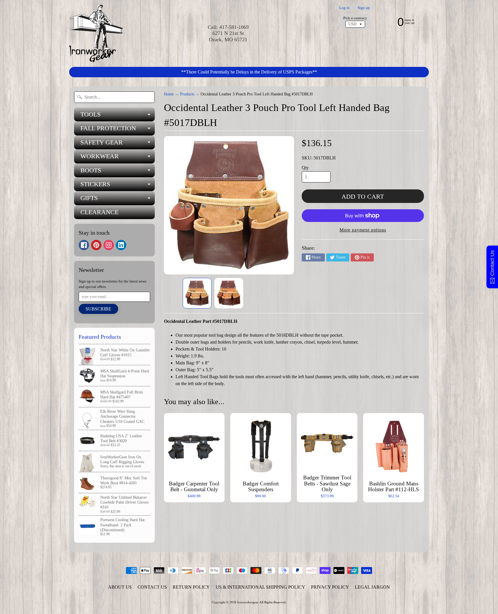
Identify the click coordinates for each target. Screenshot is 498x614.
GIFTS (117, 199)
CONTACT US (152, 587)
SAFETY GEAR (117, 144)
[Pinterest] (96, 245)
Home (169, 94)
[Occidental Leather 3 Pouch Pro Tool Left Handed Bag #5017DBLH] (197, 293)
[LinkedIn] (121, 245)
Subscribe (98, 308)
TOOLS (117, 116)
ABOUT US (120, 587)
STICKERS (117, 185)
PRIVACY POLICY (330, 587)
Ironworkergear (247, 602)
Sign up (364, 8)
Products (187, 94)
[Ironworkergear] (96, 33)
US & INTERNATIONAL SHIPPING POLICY (260, 587)
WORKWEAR (117, 157)
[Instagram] (108, 245)
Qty (305, 167)
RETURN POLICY (191, 587)
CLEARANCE (99, 212)
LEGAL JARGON (372, 587)
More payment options (362, 229)
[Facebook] (84, 245)
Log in (344, 8)
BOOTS (117, 172)
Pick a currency (355, 18)
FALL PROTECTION (117, 130)
